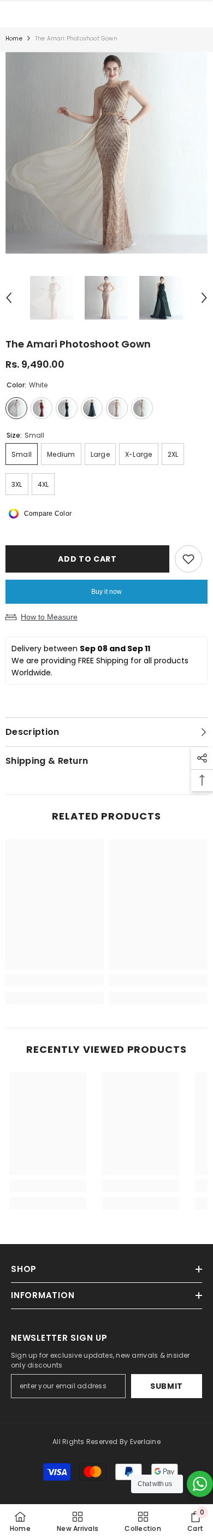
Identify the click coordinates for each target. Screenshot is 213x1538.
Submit (166, 1386)
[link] (54, 980)
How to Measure (49, 616)
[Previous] (9, 298)
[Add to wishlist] (188, 559)
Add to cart (87, 558)
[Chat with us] (200, 1484)
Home (13, 38)
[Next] (204, 298)
